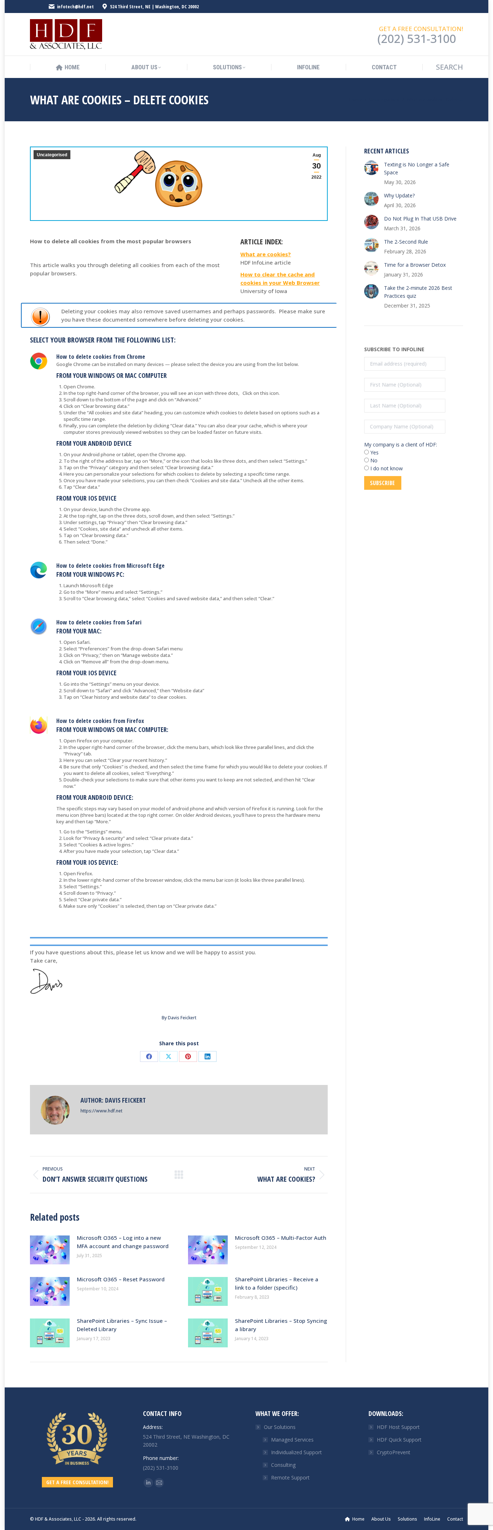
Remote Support (290, 1477)
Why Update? (399, 195)
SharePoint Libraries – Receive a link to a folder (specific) (276, 1283)
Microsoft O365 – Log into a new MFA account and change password (123, 1242)
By (179, 1018)
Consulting (283, 1464)
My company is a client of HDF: (400, 444)
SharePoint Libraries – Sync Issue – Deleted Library (122, 1325)
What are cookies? (265, 254)
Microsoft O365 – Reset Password (121, 1279)
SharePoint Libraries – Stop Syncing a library (281, 1325)
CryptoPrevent (393, 1452)
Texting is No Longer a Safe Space (416, 168)
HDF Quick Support (399, 1439)
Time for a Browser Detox (415, 264)
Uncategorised (52, 154)
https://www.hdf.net (101, 1111)
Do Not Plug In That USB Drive (420, 218)
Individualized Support (296, 1452)
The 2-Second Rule (406, 241)
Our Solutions (280, 1427)
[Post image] (50, 1249)
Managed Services (292, 1439)
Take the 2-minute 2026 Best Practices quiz (418, 291)
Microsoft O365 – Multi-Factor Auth (280, 1237)
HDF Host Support (398, 1427)
